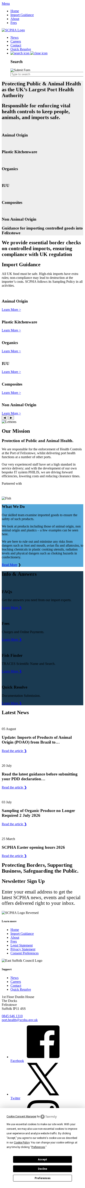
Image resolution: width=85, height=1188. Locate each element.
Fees (13, 941)
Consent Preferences (24, 953)
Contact (15, 985)
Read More (9, 565)
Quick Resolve (20, 989)
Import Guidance (22, 933)
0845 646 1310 (12, 1016)
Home (14, 930)
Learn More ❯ (12, 607)
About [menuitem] (14, 19)
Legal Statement (21, 945)
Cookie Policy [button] (21, 1142)
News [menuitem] (14, 37)
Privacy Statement (22, 949)
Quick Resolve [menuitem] (20, 49)
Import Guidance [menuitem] (22, 15)
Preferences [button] (38, 1147)
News (14, 978)
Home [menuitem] (14, 11)
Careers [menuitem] (15, 41)
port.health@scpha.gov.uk (20, 1020)
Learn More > (11, 309)
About (14, 937)
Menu (6, 3)
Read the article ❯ (14, 751)
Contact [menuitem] (15, 45)
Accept (42, 1159)
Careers (15, 981)
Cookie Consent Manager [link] (21, 1116)
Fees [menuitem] (13, 23)
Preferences (43, 1178)
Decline (42, 1168)
